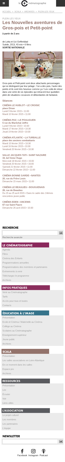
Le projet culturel (10, 415)
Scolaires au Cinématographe (17, 330)
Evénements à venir (12, 271)
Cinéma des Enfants (12, 258)
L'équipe (6, 428)
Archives (29, 12)
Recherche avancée (12, 237)
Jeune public (8, 339)
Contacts (6, 305)
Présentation (8, 317)
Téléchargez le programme (15, 275)
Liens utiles (7, 403)
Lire (4, 390)
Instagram (33, 455)
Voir (4, 398)
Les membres (9, 419)
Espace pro (8, 369)
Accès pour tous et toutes (15, 301)
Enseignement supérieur (14, 335)
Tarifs (5, 296)
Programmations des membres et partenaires (24, 267)
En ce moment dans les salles (17, 364)
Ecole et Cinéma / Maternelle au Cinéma (22, 322)
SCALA (18, 12)
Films (5, 254)
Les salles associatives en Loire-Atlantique (23, 360)
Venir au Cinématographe (14, 292)
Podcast (44, 455)
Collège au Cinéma (11, 326)
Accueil (6, 12)
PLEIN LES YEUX (46, 12)
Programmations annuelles (15, 262)
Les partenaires (10, 424)
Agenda (6, 249)
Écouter (6, 394)
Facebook (22, 455)
